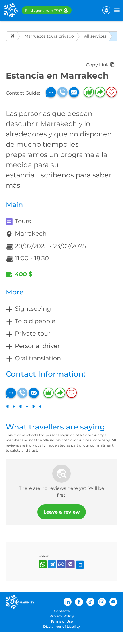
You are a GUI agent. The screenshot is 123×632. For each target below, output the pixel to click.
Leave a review (61, 512)
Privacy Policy (61, 616)
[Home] (13, 36)
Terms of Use (62, 621)
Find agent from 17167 (43, 10)
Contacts (62, 611)
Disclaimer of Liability (61, 626)
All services (95, 36)
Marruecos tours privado (49, 36)
